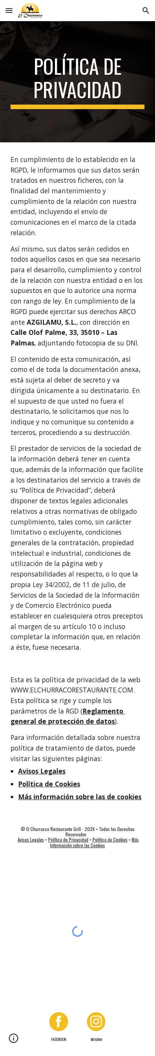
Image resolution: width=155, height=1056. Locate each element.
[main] (77, 81)
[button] (9, 10)
